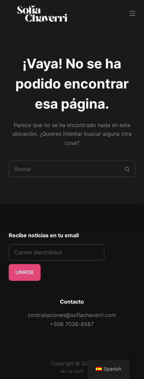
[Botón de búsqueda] (127, 169)
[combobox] (64, 169)
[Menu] (132, 13)
